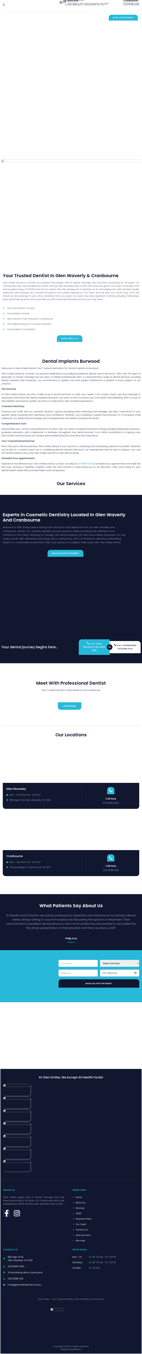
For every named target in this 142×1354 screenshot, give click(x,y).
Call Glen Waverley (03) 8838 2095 (94, 647)
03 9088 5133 (85, 463)
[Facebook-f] (6, 1213)
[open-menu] (5, 19)
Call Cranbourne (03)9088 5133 (126, 647)
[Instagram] (16, 1213)
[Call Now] (110, 790)
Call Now (110, 798)
